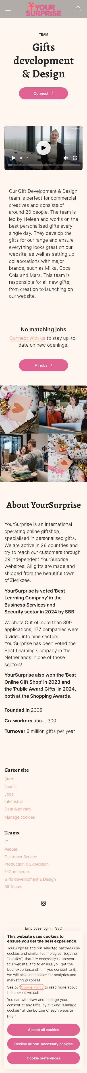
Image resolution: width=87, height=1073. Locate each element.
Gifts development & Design (30, 879)
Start (8, 779)
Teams (10, 786)
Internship (13, 801)
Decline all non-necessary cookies (43, 1044)
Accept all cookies (43, 1029)
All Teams (13, 886)
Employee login (38, 928)
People (10, 849)
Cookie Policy (32, 987)
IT (6, 842)
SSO (58, 928)
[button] (78, 9)
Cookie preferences (43, 1058)
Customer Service (20, 856)
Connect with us (27, 338)
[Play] (13, 158)
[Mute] (65, 158)
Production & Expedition (26, 864)
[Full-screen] (75, 158)
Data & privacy (17, 809)
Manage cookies (19, 817)
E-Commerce (16, 871)
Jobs (9, 794)
